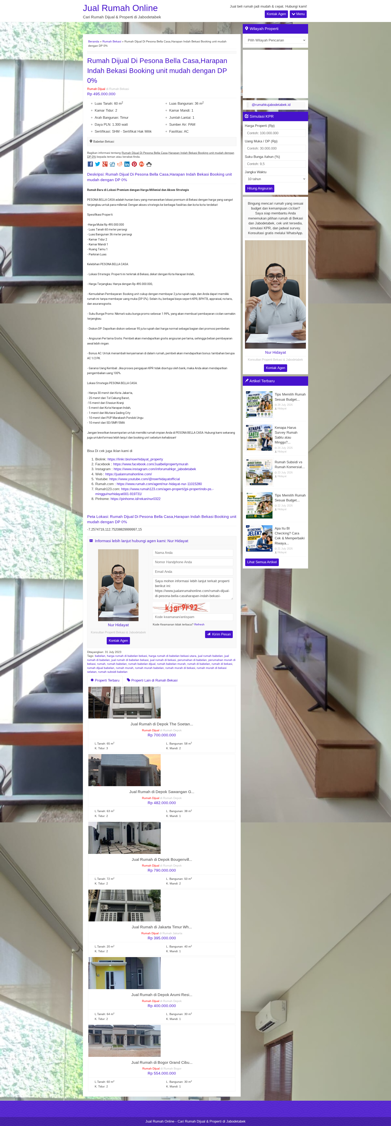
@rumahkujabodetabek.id (271, 105)
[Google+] (105, 165)
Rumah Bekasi (111, 41)
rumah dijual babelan (100, 667)
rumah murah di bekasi (180, 667)
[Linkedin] (127, 165)
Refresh (199, 624)
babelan (100, 655)
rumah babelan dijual (141, 663)
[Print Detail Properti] (149, 165)
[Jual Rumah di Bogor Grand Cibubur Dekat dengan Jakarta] (124, 1041)
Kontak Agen (276, 14)
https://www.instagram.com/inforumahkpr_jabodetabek (155, 469)
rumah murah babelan (149, 667)
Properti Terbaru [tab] (106, 680)
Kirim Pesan (221, 634)
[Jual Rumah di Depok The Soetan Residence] (124, 702)
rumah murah (124, 667)
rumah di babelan (198, 663)
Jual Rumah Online (120, 8)
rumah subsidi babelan (112, 671)
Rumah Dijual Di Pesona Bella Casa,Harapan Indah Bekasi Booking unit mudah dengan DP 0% (157, 70)
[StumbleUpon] (141, 165)
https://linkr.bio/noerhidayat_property (135, 459)
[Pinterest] (134, 165)
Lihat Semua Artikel (262, 562)
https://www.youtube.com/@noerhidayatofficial (144, 479)
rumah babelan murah (171, 663)
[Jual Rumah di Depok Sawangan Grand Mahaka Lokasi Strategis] (124, 770)
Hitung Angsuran (259, 188)
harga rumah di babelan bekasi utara (172, 655)
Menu (300, 14)
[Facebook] (90, 165)
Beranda (93, 41)
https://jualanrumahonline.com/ (128, 474)
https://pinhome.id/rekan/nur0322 (136, 499)
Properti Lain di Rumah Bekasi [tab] (154, 680)
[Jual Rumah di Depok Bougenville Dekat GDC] (124, 838)
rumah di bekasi (222, 663)
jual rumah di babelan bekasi (129, 660)
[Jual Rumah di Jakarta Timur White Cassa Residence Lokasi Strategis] (124, 905)
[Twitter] (97, 165)
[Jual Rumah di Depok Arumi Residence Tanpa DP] (124, 973)
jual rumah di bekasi (163, 660)
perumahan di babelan (192, 660)
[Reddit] (119, 165)
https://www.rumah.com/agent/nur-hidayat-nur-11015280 (159, 484)
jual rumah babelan (210, 655)
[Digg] (112, 165)
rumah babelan (117, 663)
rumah (101, 663)
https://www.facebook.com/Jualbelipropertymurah (150, 464)
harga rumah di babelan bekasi (127, 655)
